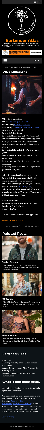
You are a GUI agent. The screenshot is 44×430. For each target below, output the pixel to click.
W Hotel (36, 127)
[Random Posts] (35, 2)
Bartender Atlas (22, 40)
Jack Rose (27, 127)
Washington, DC (17, 121)
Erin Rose (21, 186)
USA (26, 121)
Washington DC (18, 220)
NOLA (29, 186)
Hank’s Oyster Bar (22, 124)
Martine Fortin (9, 336)
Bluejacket (17, 127)
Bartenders (6, 220)
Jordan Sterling (10, 262)
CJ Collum (7, 299)
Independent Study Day (22, 403)
